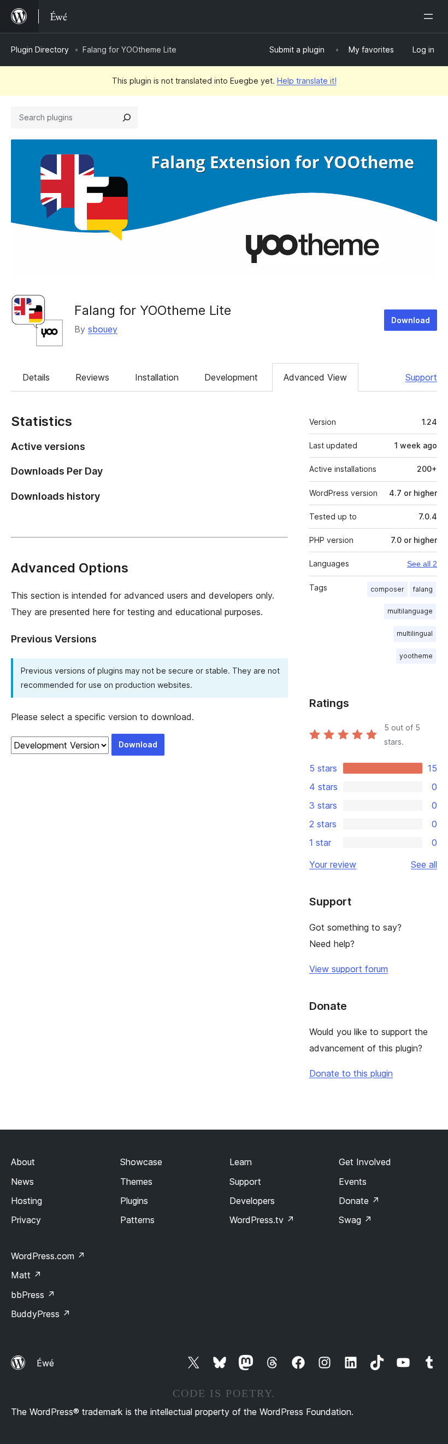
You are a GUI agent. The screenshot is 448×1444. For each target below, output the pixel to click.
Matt (26, 1275)
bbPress (33, 1294)
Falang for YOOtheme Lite (152, 310)
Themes (136, 1181)
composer (387, 589)
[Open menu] (430, 16)
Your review (332, 864)
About (23, 1161)
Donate (359, 1200)
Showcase (141, 1161)
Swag (355, 1219)
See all (424, 864)
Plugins (134, 1200)
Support (421, 377)
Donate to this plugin (351, 1073)
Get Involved (365, 1161)
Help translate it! (307, 80)
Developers (252, 1200)
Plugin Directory (40, 49)
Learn (240, 1161)
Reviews (92, 377)
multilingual (415, 633)
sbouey (102, 329)
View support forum (348, 968)
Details (36, 377)
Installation (157, 377)
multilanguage (410, 611)
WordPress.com (48, 1255)
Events (353, 1181)
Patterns (137, 1219)
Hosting (26, 1200)
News (22, 1181)
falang (423, 589)
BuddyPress (40, 1313)
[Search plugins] (127, 117)
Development (231, 377)
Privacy (26, 1219)
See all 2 (422, 563)
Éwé (45, 1363)
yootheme (416, 656)
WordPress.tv (261, 1219)
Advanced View (315, 377)
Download (410, 320)
